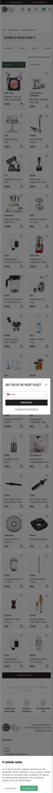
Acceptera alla (29, 788)
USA (13, 394)
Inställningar (10, 788)
